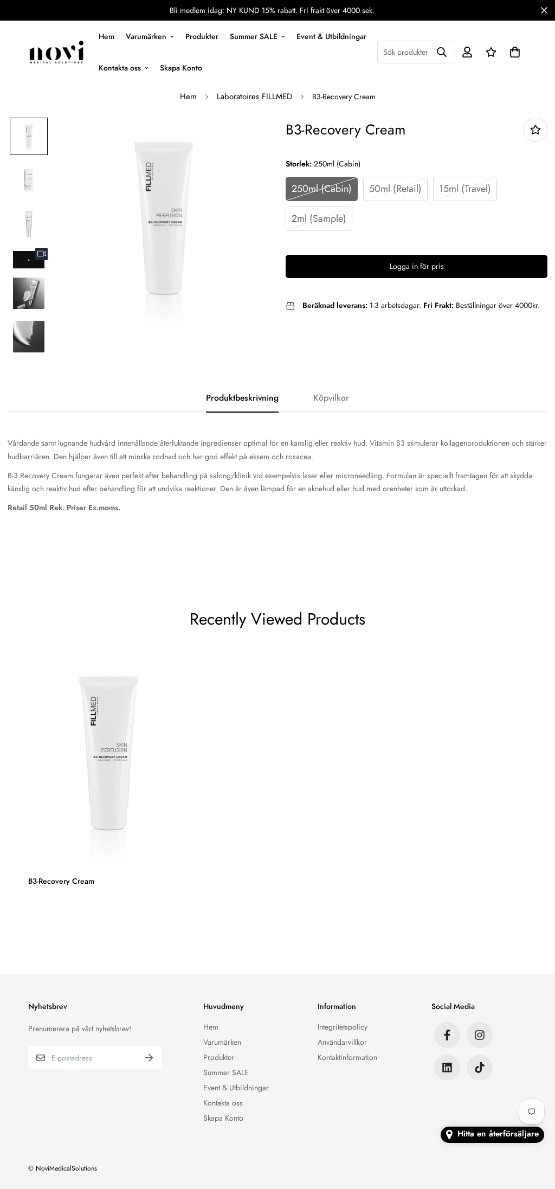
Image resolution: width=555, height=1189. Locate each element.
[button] (513, 52)
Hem (106, 35)
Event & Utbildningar (331, 35)
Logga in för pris (417, 266)
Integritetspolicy (342, 1026)
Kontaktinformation (347, 1057)
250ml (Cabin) (322, 189)
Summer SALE (254, 35)
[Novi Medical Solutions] (56, 51)
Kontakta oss (120, 67)
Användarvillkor (342, 1042)
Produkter (201, 35)
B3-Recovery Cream (61, 881)
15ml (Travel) (465, 189)
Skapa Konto (181, 67)
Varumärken (146, 35)
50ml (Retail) (395, 189)
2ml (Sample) (319, 218)
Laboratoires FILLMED (254, 96)
